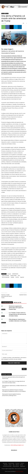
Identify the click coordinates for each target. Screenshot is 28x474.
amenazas (9, 273)
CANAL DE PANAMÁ (5, 275)
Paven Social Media (19, 471)
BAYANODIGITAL (15, 273)
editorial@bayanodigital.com (17, 445)
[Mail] (15, 454)
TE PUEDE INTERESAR (7, 302)
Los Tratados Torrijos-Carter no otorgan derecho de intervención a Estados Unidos (17, 314)
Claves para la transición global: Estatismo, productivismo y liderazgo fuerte (11, 395)
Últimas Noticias (16, 466)
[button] (2, 2)
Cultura (10, 464)
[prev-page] (2, 326)
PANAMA (12, 277)
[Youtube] (15, 458)
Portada (7, 13)
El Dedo (21, 464)
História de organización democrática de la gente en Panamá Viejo (16, 307)
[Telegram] (16, 27)
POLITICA (17, 277)
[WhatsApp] (3, 27)
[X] (12, 27)
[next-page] (4, 326)
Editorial (17, 464)
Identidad (3, 309)
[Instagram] (8, 454)
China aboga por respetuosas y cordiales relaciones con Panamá (14, 386)
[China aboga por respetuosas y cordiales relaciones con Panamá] (4, 321)
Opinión (3, 13)
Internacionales (11, 463)
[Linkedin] (20, 27)
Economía (17, 463)
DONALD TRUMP (13, 275)
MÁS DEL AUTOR (17, 302)
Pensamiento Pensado (7, 466)
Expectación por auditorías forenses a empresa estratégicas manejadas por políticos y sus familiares (14, 390)
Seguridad (22, 277)
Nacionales (3, 322)
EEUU (19, 275)
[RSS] (19, 454)
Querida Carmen (23, 294)
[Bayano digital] (14, 7)
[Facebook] (7, 27)
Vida (13, 464)
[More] (24, 27)
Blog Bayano (22, 466)
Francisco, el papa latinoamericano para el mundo (6, 296)
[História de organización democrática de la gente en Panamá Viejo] (4, 307)
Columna (22, 463)
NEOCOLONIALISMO (5, 277)
